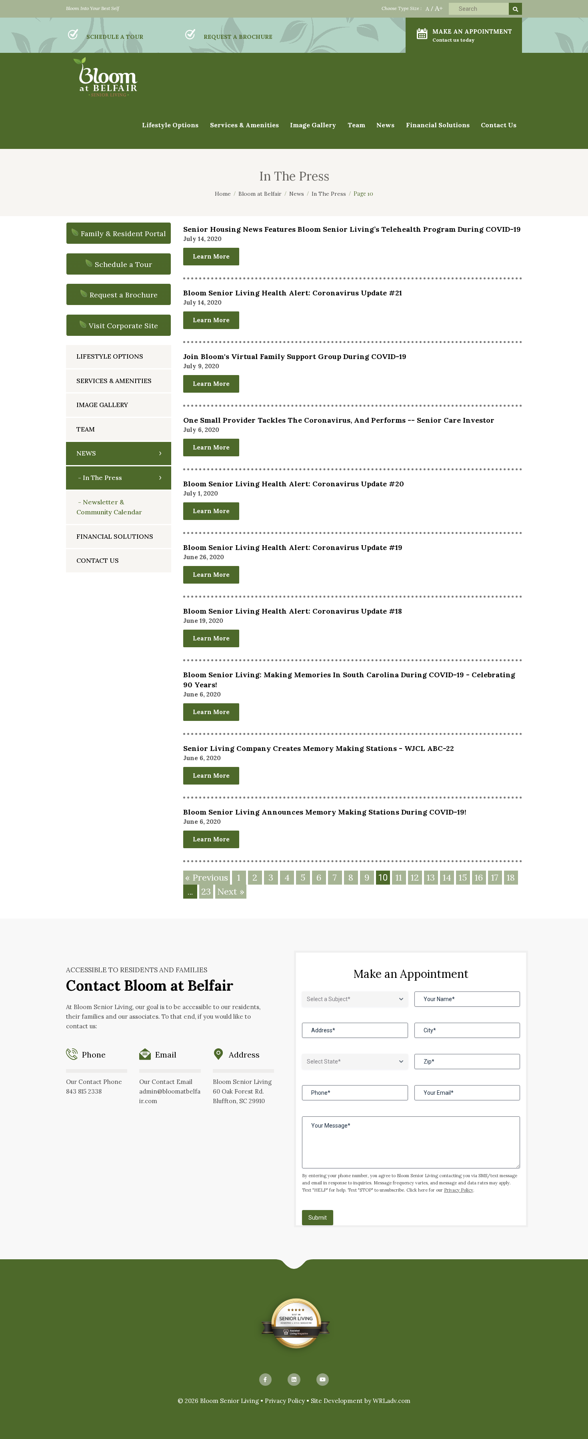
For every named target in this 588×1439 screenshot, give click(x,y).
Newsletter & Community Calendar (109, 507)
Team (356, 125)
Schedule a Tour (123, 264)
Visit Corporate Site (123, 325)
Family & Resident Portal (123, 233)
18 (511, 877)
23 (206, 891)
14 (447, 877)
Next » (230, 891)
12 (415, 877)
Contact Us (498, 125)
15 (463, 877)
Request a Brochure (124, 294)
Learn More (211, 256)
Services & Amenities (244, 125)
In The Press (102, 478)
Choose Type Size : (402, 8)
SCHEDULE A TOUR (114, 36)
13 (431, 877)
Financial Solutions (438, 125)
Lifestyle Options (109, 356)
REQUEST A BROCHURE (238, 36)
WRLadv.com (391, 1401)
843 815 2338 (84, 1091)
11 (399, 877)
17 (494, 877)
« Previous (206, 877)
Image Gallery (102, 405)
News (385, 125)
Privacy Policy (458, 1190)
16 (479, 877)
